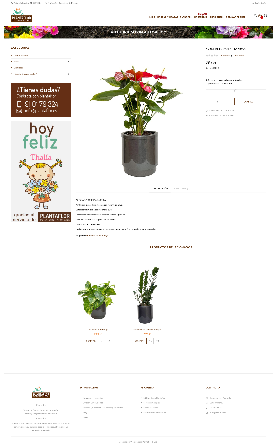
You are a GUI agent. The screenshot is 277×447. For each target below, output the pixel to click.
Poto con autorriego (98, 329)
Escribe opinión (238, 55)
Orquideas (18, 67)
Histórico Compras (152, 402)
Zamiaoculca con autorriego (146, 329)
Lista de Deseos (151, 407)
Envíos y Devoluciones (93, 402)
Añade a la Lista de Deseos (221, 111)
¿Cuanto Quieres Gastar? (25, 74)
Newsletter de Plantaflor (155, 412)
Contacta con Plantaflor (221, 398)
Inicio (85, 417)
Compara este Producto (221, 115)
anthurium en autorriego (97, 235)
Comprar (91, 341)
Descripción (160, 188)
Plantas (17, 61)
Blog (85, 412)
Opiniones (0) (181, 188)
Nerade (134, 442)
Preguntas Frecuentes (93, 398)
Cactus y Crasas (21, 55)
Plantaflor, (41, 405)
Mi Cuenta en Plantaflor (154, 398)
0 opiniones (225, 55)
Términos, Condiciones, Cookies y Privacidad (103, 407)
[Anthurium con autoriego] (138, 115)
